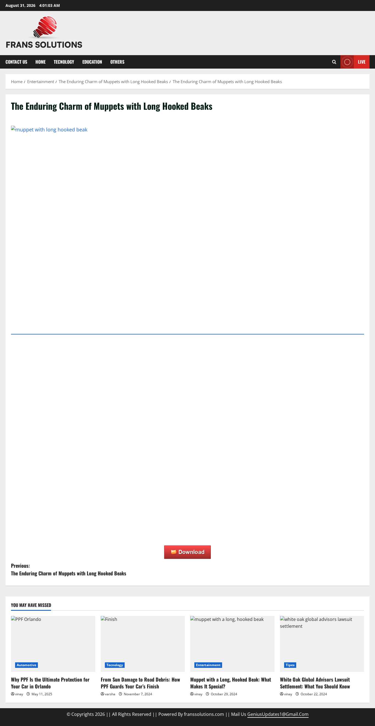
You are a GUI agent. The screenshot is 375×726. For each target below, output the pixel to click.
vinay (19, 694)
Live (361, 61)
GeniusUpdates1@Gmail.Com (278, 714)
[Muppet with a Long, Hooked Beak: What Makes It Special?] (232, 644)
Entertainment (208, 665)
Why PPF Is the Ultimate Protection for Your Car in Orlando (50, 683)
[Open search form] (334, 62)
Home (40, 61)
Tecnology (64, 61)
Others (117, 61)
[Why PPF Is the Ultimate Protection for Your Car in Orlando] (53, 644)
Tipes (290, 665)
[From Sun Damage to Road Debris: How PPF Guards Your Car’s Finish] (143, 644)
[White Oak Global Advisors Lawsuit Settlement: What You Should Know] (322, 644)
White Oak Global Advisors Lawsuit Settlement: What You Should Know (315, 683)
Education (92, 61)
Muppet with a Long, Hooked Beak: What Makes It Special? (230, 683)
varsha (110, 694)
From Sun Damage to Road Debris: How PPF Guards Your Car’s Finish (140, 683)
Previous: (68, 569)
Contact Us (16, 61)
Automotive (26, 665)
